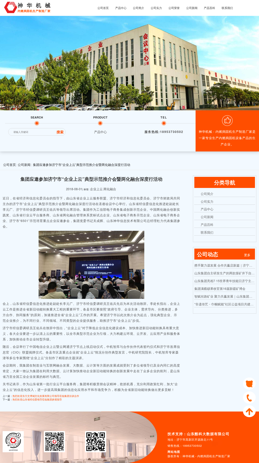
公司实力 (156, 8)
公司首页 (103, 8)
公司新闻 (192, 8)
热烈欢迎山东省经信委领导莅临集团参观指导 (37, 399)
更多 (247, 254)
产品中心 (121, 8)
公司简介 (138, 8)
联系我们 (227, 8)
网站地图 (174, 452)
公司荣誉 (174, 8)
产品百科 (209, 8)
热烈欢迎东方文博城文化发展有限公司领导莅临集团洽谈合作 (46, 396)
